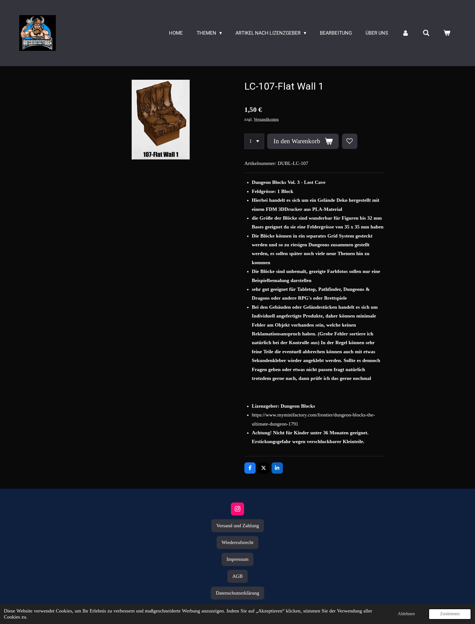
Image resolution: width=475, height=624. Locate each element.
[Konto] (405, 33)
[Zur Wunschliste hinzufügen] (349, 141)
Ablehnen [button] (406, 613)
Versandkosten (266, 119)
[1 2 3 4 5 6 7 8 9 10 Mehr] (254, 141)
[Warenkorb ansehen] (447, 33)
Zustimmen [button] (450, 613)
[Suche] (426, 33)
